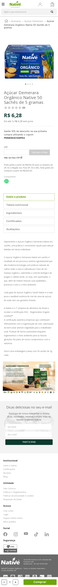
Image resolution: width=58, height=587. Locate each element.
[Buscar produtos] (52, 11)
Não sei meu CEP (12, 157)
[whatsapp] (6, 181)
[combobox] (29, 12)
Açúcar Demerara (33, 21)
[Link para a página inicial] (6, 21)
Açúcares (16, 21)
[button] (29, 489)
